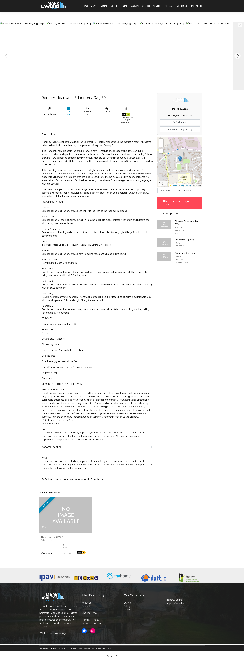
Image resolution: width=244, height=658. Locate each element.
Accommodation (52, 446)
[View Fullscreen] (161, 151)
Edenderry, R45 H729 (185, 253)
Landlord (134, 6)
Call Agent (181, 122)
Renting (123, 6)
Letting (104, 6)
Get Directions (184, 190)
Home (85, 6)
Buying (94, 6)
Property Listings (175, 599)
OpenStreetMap (186, 185)
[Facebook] (84, 630)
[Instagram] (92, 630)
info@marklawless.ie (181, 115)
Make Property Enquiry (180, 129)
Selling (114, 6)
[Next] (237, 56)
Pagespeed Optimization (116, 656)
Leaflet (174, 185)
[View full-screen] (240, 25)
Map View (165, 190)
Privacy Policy (196, 6)
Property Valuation (175, 603)
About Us (169, 6)
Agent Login (106, 649)
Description (48, 134)
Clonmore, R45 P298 (52, 537)
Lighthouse (132, 656)
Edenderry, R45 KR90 (185, 240)
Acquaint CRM (66, 649)
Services (146, 6)
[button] (180, 159)
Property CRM (89, 649)
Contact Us (182, 6)
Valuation (157, 6)
